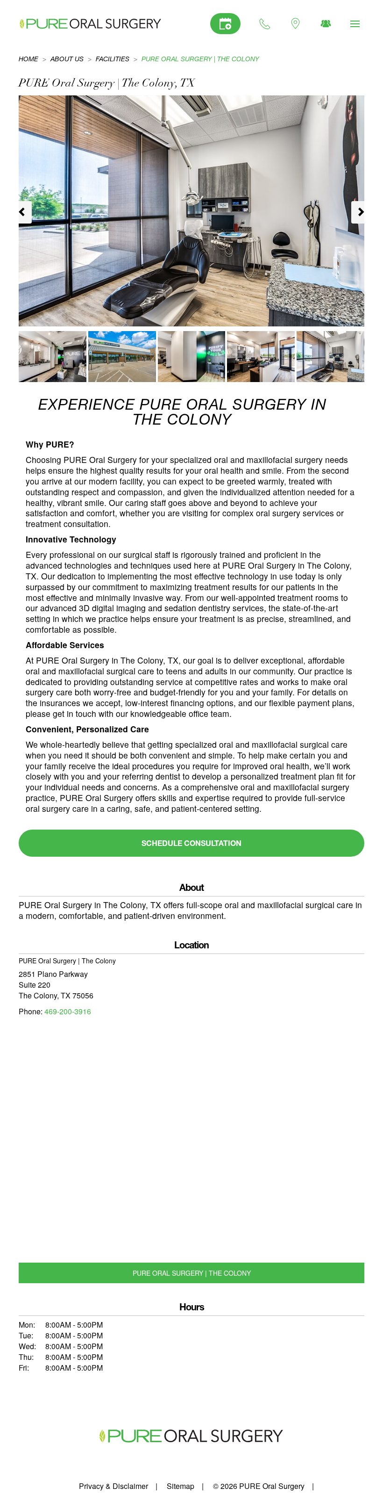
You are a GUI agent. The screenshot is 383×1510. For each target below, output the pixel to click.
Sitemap (180, 1486)
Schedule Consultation (191, 842)
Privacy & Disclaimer (113, 1486)
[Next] (357, 212)
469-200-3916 (67, 1011)
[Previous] (25, 212)
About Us (67, 59)
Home (28, 59)
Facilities (112, 59)
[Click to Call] (265, 23)
